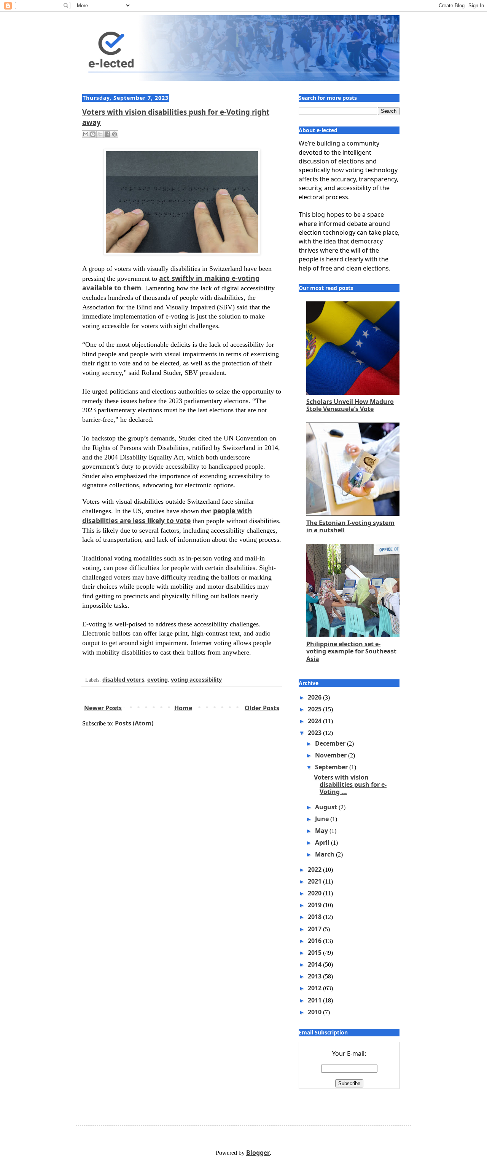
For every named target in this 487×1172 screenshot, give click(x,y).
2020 (315, 893)
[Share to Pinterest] (114, 134)
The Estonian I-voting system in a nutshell (350, 526)
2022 (315, 869)
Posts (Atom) (134, 723)
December (331, 743)
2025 (315, 709)
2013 (315, 976)
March (325, 854)
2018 (315, 917)
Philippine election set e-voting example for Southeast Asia (351, 651)
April (323, 842)
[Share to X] (100, 134)
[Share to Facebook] (107, 134)
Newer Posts (103, 708)
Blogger (258, 1152)
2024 (315, 721)
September (332, 767)
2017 (315, 929)
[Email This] (85, 134)
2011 (315, 1000)
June (322, 819)
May (322, 830)
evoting (157, 679)
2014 (315, 964)
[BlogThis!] (93, 134)
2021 (315, 881)
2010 (315, 1012)
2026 (315, 697)
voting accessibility (196, 679)
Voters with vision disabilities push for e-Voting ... (350, 784)
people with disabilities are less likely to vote (167, 515)
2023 (315, 732)
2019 (315, 905)
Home (183, 708)
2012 (315, 988)
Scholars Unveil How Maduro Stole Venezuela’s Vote (350, 405)
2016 (315, 941)
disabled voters (123, 679)
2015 (315, 952)
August (327, 807)
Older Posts (262, 708)
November (331, 755)
